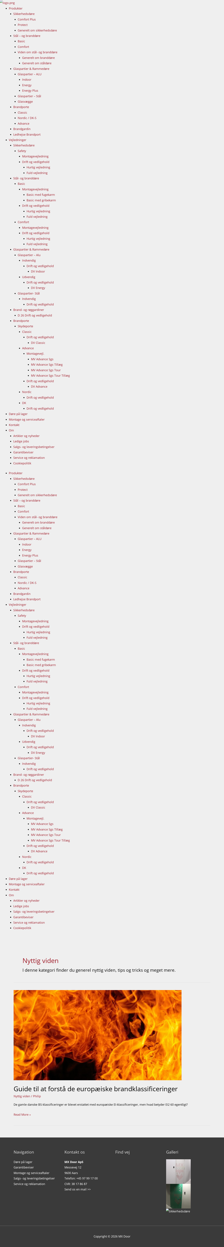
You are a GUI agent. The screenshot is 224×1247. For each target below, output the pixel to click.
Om (11, 430)
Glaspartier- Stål (29, 293)
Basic (21, 41)
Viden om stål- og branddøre (37, 52)
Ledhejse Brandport (27, 134)
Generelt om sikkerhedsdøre (37, 30)
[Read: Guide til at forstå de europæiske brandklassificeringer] (98, 1035)
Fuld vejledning (37, 173)
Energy (26, 85)
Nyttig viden (22, 1096)
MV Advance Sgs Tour (46, 370)
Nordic (26, 392)
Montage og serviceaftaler (27, 419)
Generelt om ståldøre (36, 63)
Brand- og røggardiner (28, 310)
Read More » (22, 1114)
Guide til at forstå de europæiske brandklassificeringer (96, 1088)
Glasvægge (25, 101)
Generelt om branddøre (38, 58)
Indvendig (29, 260)
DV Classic (38, 343)
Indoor (26, 79)
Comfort (23, 47)
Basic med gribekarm (41, 200)
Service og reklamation (29, 458)
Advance (23, 123)
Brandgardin (22, 129)
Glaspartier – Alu (29, 255)
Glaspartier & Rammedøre (31, 69)
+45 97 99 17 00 (87, 1178)
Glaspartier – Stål (29, 96)
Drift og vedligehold (35, 162)
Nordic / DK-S (27, 118)
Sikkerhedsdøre (24, 14)
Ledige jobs (21, 441)
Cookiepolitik (22, 463)
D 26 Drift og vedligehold (35, 315)
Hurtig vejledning (38, 167)
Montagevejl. (35, 353)
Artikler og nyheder (26, 436)
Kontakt (14, 425)
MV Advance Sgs (42, 359)
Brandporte (21, 107)
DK (24, 403)
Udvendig (28, 277)
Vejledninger (17, 140)
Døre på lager (18, 414)
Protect (23, 25)
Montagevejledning (35, 156)
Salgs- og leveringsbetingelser (33, 447)
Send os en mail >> (77, 1189)
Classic (22, 112)
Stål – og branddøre (26, 36)
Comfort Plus (27, 19)
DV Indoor (38, 271)
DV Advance (39, 386)
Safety (22, 151)
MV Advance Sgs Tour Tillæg (50, 375)
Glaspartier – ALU (29, 74)
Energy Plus (30, 90)
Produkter (15, 8)
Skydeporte (25, 326)
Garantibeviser (23, 452)
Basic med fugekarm (41, 195)
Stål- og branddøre (26, 178)
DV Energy (38, 288)
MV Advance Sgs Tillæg (47, 364)
